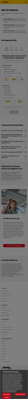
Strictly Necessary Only (20, 394)
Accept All (6, 397)
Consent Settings (6, 394)
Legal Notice (13, 391)
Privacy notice (8, 391)
